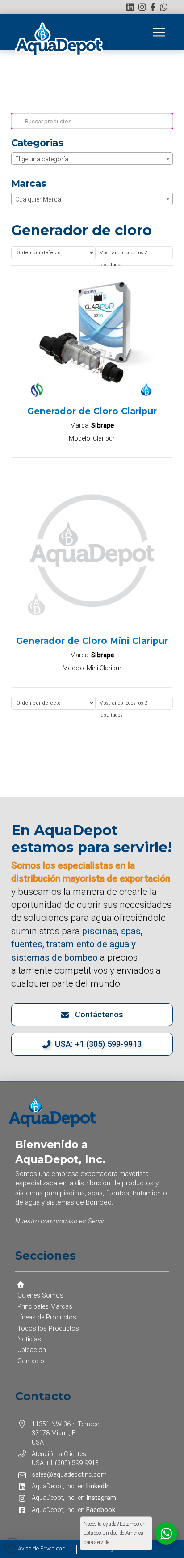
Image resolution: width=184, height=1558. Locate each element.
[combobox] (92, 158)
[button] (159, 32)
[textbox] (92, 159)
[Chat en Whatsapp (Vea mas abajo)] (164, 6)
